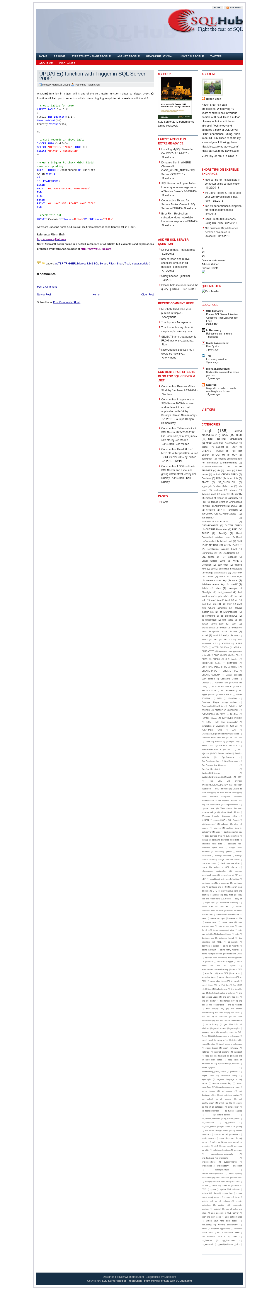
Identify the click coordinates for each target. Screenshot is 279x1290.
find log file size (235, 1004)
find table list (221, 1012)
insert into (216, 600)
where (204, 1228)
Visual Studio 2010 (229, 812)
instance (205, 1051)
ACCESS (225, 643)
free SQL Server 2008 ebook (229, 1020)
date (237, 933)
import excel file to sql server (215, 1039)
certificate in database (230, 568)
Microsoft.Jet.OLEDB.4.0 (213, 737)
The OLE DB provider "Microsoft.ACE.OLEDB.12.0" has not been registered (222, 784)
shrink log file (225, 1102)
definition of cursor (210, 945)
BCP (234, 446)
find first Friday (209, 1000)
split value (227, 619)
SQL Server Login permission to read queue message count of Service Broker (179, 187)
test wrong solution (216, 359)
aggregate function (211, 486)
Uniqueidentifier (231, 804)
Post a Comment (47, 286)
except (236, 973)
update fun (227, 1193)
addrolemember (209, 823)
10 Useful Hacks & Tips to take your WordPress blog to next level (223, 196)
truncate (235, 1181)
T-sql (127, 263)
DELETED (236, 505)
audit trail (218, 442)
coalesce (218, 490)
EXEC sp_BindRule (229, 713)
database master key (213, 584)
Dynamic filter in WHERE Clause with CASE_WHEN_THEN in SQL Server (178, 168)
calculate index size (212, 843)
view (207, 505)
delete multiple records (212, 953)
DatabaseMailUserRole (212, 706)
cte (218, 470)
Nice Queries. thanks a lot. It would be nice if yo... (177, 351)
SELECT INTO (208, 745)
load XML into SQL (212, 604)
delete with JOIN (234, 953)
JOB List (234, 725)
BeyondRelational (159, 56)
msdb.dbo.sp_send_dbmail (214, 1071)
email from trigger (225, 961)
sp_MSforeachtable (212, 466)
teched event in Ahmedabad (226, 501)
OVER (208, 741)
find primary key (215, 1008)
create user (210, 922)
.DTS (236, 635)
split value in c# (227, 1126)
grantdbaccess (219, 1028)
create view (227, 922)
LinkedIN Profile (192, 56)
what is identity (221, 635)
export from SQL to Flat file (215, 984)
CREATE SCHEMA (211, 674)
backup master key (233, 831)
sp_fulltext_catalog (233, 1110)
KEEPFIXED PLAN (212, 729)
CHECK (216, 658)
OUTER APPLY (233, 525)
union (215, 1185)
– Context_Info (232, 1244)
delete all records (231, 945)
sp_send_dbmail (209, 1126)
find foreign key (227, 1000)
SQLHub (211, 385)
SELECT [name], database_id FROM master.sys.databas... (178, 338)
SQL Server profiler (222, 753)
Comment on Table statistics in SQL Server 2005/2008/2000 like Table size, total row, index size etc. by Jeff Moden (179, 434)
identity (238, 494)
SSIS (239, 435)
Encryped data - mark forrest (178, 249)
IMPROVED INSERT (232, 717)
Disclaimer (67, 63)
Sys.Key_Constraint (211, 768)
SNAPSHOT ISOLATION (218, 545)
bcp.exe (229, 486)
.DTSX (205, 639)
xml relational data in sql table (219, 1236)
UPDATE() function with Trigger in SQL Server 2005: (92, 76)
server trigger (208, 1091)
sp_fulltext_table (231, 1118)
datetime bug (208, 937)
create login (236, 576)
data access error (226, 926)
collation (210, 576)
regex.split (206, 1079)
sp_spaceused (209, 619)
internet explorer (221, 1051)
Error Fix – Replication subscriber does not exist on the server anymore (177, 217)
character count (209, 863)
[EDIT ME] (84, 62)
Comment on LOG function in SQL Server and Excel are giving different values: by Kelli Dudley (179, 472)
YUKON (205, 820)
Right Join (234, 741)
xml (215, 474)
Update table (208, 808)
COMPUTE (232, 662)
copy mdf (209, 902)
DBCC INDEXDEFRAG (221, 686)
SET (229, 749)
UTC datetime (221, 788)
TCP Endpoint (229, 556)
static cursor (208, 1138)
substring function (221, 1149)
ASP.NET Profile (128, 56)
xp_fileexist (207, 1240)
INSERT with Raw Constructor (222, 721)
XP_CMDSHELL (227, 482)
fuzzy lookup (212, 1024)
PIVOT (205, 482)
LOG (234, 729)
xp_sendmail (207, 1244)
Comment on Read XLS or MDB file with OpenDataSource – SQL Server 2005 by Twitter (179, 453)
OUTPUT (220, 454)
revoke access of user (228, 1087)
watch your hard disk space (221, 1220)
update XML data (210, 1193)
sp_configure (208, 615)
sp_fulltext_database (211, 1118)
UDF (234, 454)
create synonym (217, 918)
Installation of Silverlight (213, 725)
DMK (218, 478)
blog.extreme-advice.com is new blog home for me (221, 389)
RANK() (222, 533)
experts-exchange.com (230, 458)
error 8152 (223, 973)
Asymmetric (220, 505)
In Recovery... (214, 330)
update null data (231, 1197)
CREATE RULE (230, 670)
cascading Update (223, 851)
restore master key (222, 1083)
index (225, 435)
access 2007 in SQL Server (226, 820)
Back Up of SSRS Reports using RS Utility (220, 221)
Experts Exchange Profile (91, 56)
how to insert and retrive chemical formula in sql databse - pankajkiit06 (175, 262)
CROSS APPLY (229, 474)
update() (145, 263)
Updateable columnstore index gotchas (222, 373)
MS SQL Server (98, 263)
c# (207, 442)
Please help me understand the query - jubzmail (179, 287)
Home (217, 7)
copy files (228, 894)
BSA (225, 655)
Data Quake (212, 346)
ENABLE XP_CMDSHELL (227, 710)
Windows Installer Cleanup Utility (219, 816)
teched (222, 627)
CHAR (205, 658)
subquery (233, 497)
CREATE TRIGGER (213, 450)
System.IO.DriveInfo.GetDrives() (216, 776)
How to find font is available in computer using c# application (222, 181)
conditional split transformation (224, 878)
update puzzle (219, 631)
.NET (215, 639)
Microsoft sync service (228, 733)
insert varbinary (230, 1047)
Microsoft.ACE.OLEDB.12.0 (216, 521)
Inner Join (232, 478)
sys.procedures (209, 1161)
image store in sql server (227, 1036)
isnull (227, 600)
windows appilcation (220, 1228)
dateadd (233, 490)
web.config (206, 1224)
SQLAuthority (214, 311)
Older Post (147, 294)
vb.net (205, 635)
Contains (206, 478)
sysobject (237, 1165)
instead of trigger (214, 497)
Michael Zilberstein (218, 369)
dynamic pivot (209, 494)
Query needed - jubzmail (176, 276)
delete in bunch (209, 949)
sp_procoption (208, 1122)
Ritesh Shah (116, 263)
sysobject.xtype (222, 1169)
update (213, 1189)
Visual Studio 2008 (213, 560)
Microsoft (82, 263)
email (210, 961)
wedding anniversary (228, 1224)
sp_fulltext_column (221, 1114)
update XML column (229, 1189)
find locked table (216, 1004)
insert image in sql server (230, 1043)
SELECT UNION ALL (229, 745)
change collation (223, 855)
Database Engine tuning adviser (219, 702)
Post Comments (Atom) (66, 302)
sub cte (226, 1146)
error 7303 (237, 969)
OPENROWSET (210, 525)
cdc (212, 568)
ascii (218, 831)
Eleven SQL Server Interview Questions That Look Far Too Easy (222, 317)
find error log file (230, 996)
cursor (228, 470)
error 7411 (209, 973)
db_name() (233, 941)
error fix (225, 494)
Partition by (220, 741)
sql (240, 1126)
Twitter (216, 56)
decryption (207, 458)
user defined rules (233, 1216)
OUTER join (236, 737)
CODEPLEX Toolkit (211, 662)
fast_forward (224, 592)
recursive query (229, 1075)
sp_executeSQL (229, 615)
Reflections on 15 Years (219, 333)
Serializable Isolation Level (222, 549)
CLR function (231, 658)
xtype (219, 1244)
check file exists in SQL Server (219, 867)
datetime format (226, 937)
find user (235, 1012)
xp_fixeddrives (228, 1240)
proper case (208, 1075)
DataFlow (232, 698)
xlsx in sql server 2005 (228, 1232)
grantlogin (234, 1028)
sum (234, 623)
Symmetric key (209, 552)
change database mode (228, 859)
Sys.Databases (231, 761)
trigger (135, 263)
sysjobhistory (223, 1165)
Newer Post (44, 294)
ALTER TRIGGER (65, 263)
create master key (216, 580)
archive (217, 827)
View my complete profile (220, 156)
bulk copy (223, 564)
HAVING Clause (209, 717)
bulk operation (232, 835)
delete (205, 588)
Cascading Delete (229, 678)
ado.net (224, 823)
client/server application (214, 871)
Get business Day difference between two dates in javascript (221, 232)
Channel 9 (206, 682)
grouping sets (208, 1032)
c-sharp (205, 839)
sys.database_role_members (215, 1157)
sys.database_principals (222, 1153)
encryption (232, 442)
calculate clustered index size (225, 839)
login (229, 604)
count (222, 576)
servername (227, 1091)
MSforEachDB (208, 733)
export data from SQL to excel (224, 981)
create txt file (235, 918)
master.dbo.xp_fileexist (228, 1063)
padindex (234, 1071)
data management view (223, 929)
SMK (239, 541)
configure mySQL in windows (215, 882)
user (235, 631)
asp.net (220, 446)
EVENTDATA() (208, 713)
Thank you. (167, 322)
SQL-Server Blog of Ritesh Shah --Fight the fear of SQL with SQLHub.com (147, 1281)
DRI (213, 694)
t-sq (204, 501)
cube (234, 580)
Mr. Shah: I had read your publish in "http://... (176, 311)
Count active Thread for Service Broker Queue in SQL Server (178, 204)
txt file (205, 1185)
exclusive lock (208, 977)
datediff (234, 584)
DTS (219, 698)
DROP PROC (225, 694)
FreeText (210, 509)
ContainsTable (221, 682)
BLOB (216, 655)
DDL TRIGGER (227, 690)
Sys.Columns (228, 757)
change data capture (216, 572)
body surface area (213, 835)
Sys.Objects (229, 552)
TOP (240, 776)
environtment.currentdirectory (215, 969)
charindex (237, 572)
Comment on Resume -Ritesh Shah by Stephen (178, 388)
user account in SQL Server (224, 1212)
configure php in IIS (218, 886)
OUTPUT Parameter (216, 529)
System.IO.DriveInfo (211, 772)
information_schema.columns (222, 462)
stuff (216, 1146)
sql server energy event (216, 1130)
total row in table (220, 1181)
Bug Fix (235, 655)
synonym (238, 1149)
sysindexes (207, 1165)
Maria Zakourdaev (217, 343)
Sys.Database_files (210, 761)
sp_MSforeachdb (228, 611)
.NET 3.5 (227, 639)
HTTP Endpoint (229, 509)
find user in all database (214, 1016)
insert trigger (212, 1047)
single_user (233, 1106)
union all (226, 1185)
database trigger (223, 933)
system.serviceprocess (212, 1173)
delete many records (229, 949)
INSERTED (208, 517)
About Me (46, 63)
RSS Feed (235, 7)
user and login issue (211, 1216)
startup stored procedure (226, 1134)
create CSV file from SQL (216, 906)
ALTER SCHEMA (220, 647)
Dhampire (170, 1276)
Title (208, 356)
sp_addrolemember (210, 1110)
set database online (229, 1094)
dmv (218, 588)
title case (237, 1177)
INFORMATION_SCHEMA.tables (219, 513)
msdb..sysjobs (208, 1067)
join (236, 600)
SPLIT (238, 545)
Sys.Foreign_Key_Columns (214, 765)
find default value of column (222, 992)
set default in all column (216, 1098)
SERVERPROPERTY (211, 749)
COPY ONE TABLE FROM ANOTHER (220, 666)
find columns (221, 988)
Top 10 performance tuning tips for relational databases (223, 207)
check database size (229, 863)
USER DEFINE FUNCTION (225, 439)
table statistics (222, 1177)
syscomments (230, 1161)
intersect (238, 1051)
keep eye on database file (217, 1055)
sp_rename (230, 1122)
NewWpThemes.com (131, 1276)
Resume (59, 56)
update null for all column (216, 1201)
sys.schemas (208, 627)
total (207, 1181)
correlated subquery (229, 902)
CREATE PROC (209, 670)
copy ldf (238, 898)
